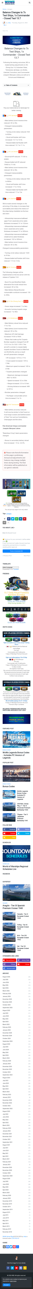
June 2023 (16, 1083)
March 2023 (16, 1091)
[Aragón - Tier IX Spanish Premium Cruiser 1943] (16, 892)
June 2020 (16, 1184)
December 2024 (16, 1033)
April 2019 (16, 1223)
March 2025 (16, 1024)
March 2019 (16, 1226)
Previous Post (8, 555)
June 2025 (16, 1016)
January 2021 (16, 1164)
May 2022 (16, 1119)
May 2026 (16, 985)
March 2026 (16, 991)
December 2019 (16, 1201)
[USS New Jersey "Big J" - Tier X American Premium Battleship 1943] (9, 807)
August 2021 (16, 1145)
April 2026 (16, 988)
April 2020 (16, 1190)
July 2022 (16, 1114)
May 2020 (16, 1187)
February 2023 (16, 1094)
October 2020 (16, 1173)
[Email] (4, 522)
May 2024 (16, 1052)
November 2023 (16, 1069)
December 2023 (16, 1066)
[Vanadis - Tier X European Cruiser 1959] (9, 916)
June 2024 (16, 1049)
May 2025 (16, 1019)
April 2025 (16, 1021)
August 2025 (16, 1010)
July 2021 (16, 1148)
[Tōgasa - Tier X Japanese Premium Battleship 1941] (9, 817)
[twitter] (12, 1268)
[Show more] (8, 522)
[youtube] (16, 1268)
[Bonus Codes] (16, 773)
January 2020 (16, 1198)
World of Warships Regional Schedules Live (15, 867)
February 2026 (16, 993)
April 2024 (16, 1055)
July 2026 (16, 979)
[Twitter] (12, 518)
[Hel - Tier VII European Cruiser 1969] (9, 948)
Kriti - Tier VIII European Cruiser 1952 (23, 937)
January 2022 (16, 1131)
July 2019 (16, 1215)
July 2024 (16, 1047)
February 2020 (16, 1195)
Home (4, 9)
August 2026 (16, 977)
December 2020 (16, 1167)
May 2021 (16, 1153)
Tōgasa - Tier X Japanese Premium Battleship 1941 (22, 817)
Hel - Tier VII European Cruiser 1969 (23, 948)
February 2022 (16, 1128)
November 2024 (16, 1035)
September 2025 (16, 1007)
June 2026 (16, 982)
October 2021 (16, 1139)
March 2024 (16, 1058)
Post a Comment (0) (16, 551)
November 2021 (16, 1136)
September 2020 (16, 1176)
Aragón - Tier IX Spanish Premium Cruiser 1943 (14, 906)
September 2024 (16, 1041)
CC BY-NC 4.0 (15, 1238)
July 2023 (16, 1080)
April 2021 (16, 1156)
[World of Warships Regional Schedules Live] (16, 853)
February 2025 (16, 1027)
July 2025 (16, 1013)
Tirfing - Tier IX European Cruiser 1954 (23, 927)
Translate (16, 569)
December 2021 (16, 1134)
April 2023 (16, 1089)
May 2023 (16, 1086)
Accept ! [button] (6, 1285)
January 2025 (16, 1030)
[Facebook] (9, 518)
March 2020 (16, 1192)
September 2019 (16, 1209)
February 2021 (16, 1162)
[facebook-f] (8, 1268)
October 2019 (16, 1206)
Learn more (13, 1281)
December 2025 (16, 999)
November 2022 (16, 1103)
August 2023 (16, 1077)
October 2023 (16, 1072)
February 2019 (16, 1229)
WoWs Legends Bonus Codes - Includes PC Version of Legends (16, 755)
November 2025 (16, 1002)
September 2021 (16, 1142)
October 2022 (16, 1105)
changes (9, 9)
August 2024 (16, 1044)
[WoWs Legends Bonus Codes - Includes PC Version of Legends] (16, 739)
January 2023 (16, 1097)
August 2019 (16, 1212)
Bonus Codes (9, 786)
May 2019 (16, 1220)
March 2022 (16, 1125)
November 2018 (16, 1232)
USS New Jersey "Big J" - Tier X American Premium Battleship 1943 (23, 807)
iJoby (25, 1236)
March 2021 (16, 1159)
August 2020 (16, 1178)
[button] (2, 2)
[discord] (20, 1268)
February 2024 (16, 1061)
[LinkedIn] (20, 518)
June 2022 (16, 1117)
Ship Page (20, 115)
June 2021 (16, 1150)
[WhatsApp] (16, 518)
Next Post (26, 555)
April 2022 (16, 1122)
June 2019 (16, 1218)
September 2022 (16, 1108)
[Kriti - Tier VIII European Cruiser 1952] (9, 937)
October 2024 (16, 1038)
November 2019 (16, 1204)
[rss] (25, 1268)
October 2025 (16, 1005)
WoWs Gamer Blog (8, 1236)
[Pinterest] (24, 518)
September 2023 (16, 1075)
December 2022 (16, 1100)
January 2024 (16, 1063)
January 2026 (16, 996)
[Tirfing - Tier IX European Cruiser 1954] (9, 927)
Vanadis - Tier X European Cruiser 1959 (23, 916)
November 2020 (16, 1170)
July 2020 (16, 1181)
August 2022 (16, 1111)
